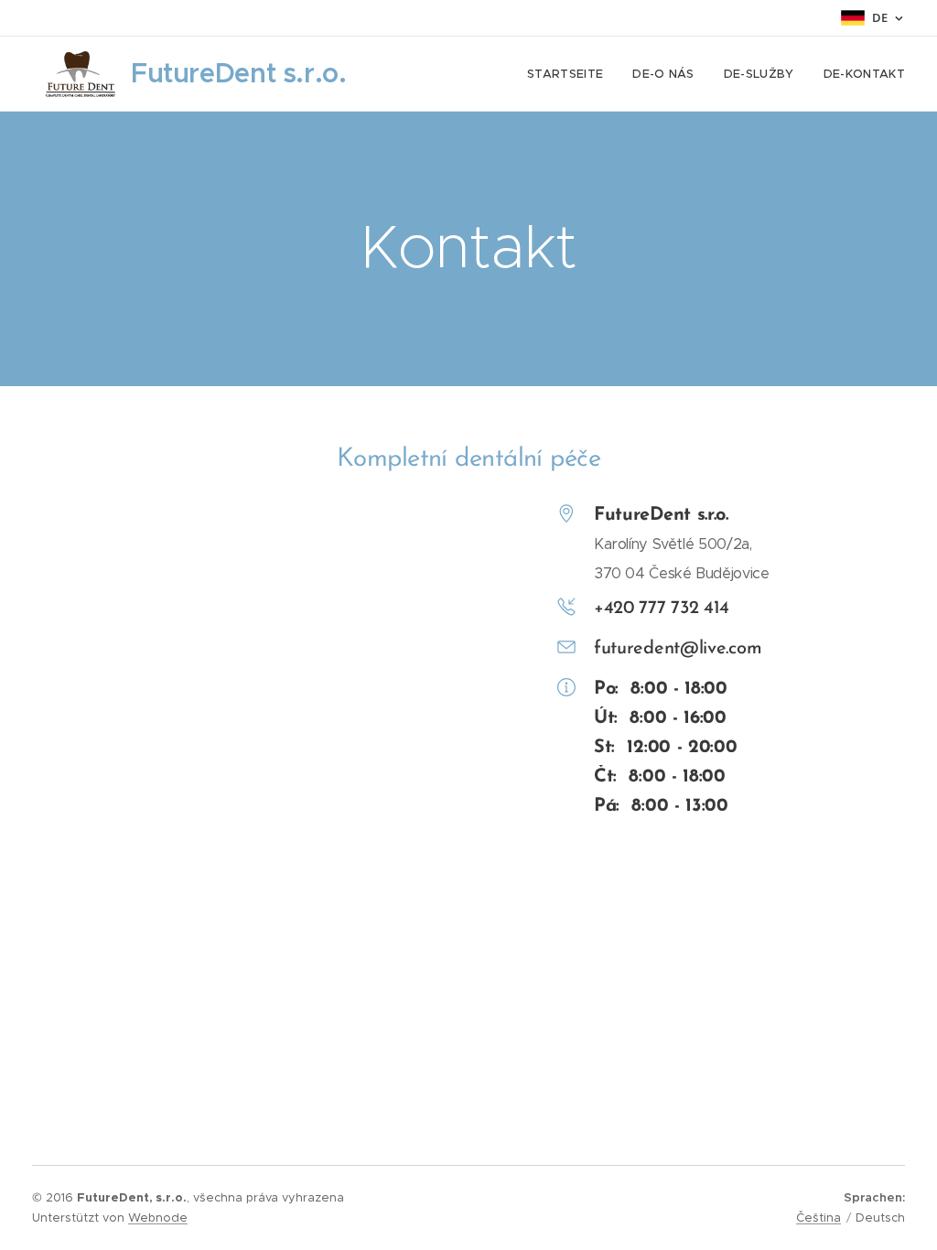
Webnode (158, 1217)
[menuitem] (570, 74)
